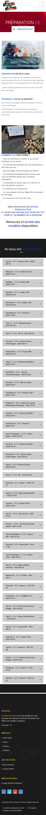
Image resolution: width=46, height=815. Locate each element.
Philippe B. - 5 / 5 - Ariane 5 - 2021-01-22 (19, 669)
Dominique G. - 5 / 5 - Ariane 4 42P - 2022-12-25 (20, 394)
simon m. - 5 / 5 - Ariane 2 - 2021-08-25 (20, 587)
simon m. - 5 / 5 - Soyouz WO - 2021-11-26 (20, 545)
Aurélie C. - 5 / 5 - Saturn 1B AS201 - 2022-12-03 (20, 414)
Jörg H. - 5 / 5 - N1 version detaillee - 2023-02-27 (20, 363)
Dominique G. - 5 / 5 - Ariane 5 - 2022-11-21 (18, 424)
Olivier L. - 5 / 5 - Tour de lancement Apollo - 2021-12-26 (20, 525)
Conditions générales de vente (13, 808)
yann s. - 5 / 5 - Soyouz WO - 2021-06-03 (19, 628)
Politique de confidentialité (12, 810)
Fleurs (5, 742)
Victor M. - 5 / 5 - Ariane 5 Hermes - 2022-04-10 (20, 445)
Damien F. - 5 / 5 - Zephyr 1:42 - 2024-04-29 (18, 293)
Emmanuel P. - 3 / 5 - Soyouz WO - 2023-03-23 (19, 353)
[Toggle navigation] (42, 2)
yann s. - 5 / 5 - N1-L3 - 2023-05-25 (20, 333)
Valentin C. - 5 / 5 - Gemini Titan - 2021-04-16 (19, 638)
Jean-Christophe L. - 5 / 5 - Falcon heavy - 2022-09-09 (19, 435)
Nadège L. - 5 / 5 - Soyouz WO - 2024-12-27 (18, 283)
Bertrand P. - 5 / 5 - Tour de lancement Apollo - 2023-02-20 (18, 373)
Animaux (6, 746)
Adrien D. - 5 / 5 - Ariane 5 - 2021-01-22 (20, 679)
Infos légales (31, 808)
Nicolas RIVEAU (8, 769)
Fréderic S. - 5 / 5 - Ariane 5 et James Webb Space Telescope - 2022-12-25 (20, 404)
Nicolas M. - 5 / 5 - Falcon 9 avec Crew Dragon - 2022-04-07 (19, 455)
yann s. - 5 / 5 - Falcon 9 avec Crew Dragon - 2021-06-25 (20, 607)
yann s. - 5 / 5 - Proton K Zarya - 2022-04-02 (18, 466)
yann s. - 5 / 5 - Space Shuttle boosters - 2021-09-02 (17, 566)
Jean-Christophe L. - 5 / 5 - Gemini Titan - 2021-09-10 (19, 556)
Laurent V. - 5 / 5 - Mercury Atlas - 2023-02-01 (19, 383)
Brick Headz (7, 738)
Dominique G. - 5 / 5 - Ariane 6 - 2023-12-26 (18, 314)
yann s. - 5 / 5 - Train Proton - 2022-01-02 (20, 515)
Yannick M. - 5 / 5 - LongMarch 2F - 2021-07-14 (19, 597)
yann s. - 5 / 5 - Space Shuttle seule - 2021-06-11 (20, 617)
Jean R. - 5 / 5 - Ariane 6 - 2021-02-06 (20, 648)
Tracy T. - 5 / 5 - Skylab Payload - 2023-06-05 (19, 324)
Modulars (6, 750)
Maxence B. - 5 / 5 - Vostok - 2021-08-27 (19, 576)
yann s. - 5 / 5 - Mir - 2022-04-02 (19, 475)
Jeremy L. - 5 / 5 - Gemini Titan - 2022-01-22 (18, 504)
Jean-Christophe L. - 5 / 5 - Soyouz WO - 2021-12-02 (19, 535)
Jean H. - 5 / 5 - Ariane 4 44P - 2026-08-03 (20, 262)
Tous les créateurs (8, 765)
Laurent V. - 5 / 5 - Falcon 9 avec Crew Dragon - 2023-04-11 (18, 342)
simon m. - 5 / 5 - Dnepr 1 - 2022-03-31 (20, 484)
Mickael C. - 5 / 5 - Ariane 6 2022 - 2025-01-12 (19, 273)
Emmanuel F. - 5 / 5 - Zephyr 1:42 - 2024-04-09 (19, 304)
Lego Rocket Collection (12, 783)
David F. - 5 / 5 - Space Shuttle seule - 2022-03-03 (20, 494)
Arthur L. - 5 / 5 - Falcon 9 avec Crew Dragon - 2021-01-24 (20, 658)
